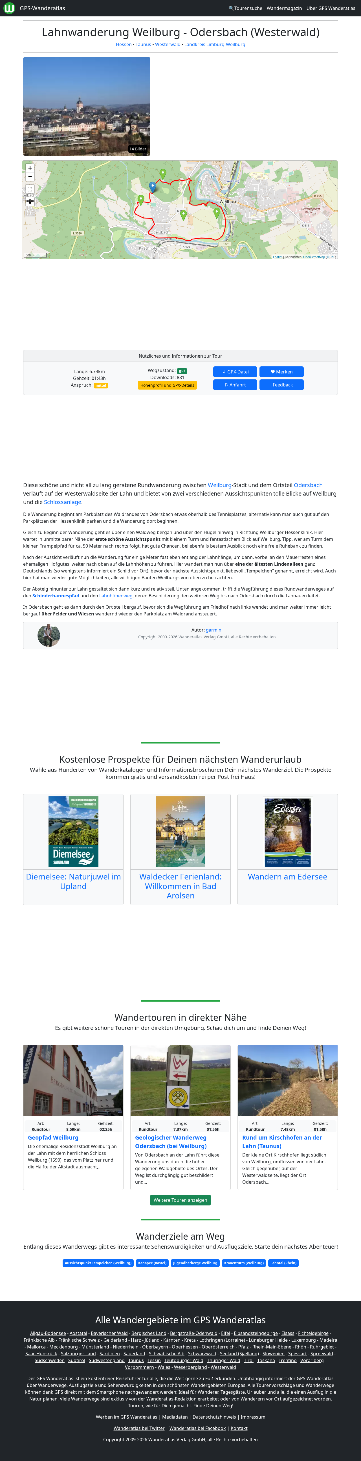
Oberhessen (185, 1347)
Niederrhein (125, 1347)
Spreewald (322, 1353)
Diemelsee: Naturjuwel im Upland (73, 881)
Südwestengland (107, 1360)
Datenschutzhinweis (214, 1417)
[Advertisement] (191, 303)
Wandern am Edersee (287, 876)
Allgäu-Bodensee (48, 1333)
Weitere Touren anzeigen (180, 1200)
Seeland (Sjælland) (239, 1353)
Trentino (288, 1360)
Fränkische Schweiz (79, 1340)
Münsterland (95, 1347)
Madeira (328, 1340)
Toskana (266, 1360)
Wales (164, 1367)
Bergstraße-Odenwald (193, 1333)
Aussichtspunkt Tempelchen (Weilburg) (98, 1263)
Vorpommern (139, 1367)
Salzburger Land (78, 1353)
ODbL (331, 256)
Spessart (297, 1353)
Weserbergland (190, 1367)
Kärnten (171, 1340)
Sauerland (134, 1353)
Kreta (190, 1340)
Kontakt (239, 1428)
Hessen (124, 44)
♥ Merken (281, 372)
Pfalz (243, 1347)
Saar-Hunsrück (41, 1353)
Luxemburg (303, 1340)
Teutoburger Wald (183, 1360)
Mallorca (36, 1347)
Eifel (225, 1333)
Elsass (287, 1333)
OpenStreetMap (314, 256)
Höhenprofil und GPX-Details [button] (167, 385)
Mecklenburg (63, 1347)
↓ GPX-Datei (235, 372)
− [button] (30, 176)
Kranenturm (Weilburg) (244, 1263)
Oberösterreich (218, 1347)
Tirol (249, 1360)
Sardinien (110, 1353)
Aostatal (78, 1333)
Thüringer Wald (223, 1360)
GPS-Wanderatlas (42, 8)
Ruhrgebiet (322, 1347)
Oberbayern (155, 1347)
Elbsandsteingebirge (256, 1333)
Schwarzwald (202, 1353)
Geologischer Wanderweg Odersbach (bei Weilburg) (171, 1142)
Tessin (154, 1360)
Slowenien (274, 1353)
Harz (136, 1340)
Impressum (253, 1417)
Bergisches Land (148, 1333)
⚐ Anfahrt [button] (235, 385)
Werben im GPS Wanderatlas (126, 1417)
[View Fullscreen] (30, 189)
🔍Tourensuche (245, 8)
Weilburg (220, 485)
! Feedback (281, 385)
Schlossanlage (62, 502)
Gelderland (115, 1340)
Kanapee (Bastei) (152, 1263)
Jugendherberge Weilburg (195, 1263)
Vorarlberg (312, 1360)
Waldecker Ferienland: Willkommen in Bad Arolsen (180, 886)
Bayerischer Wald (109, 1333)
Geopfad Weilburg (53, 1137)
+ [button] (30, 168)
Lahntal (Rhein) (283, 1263)
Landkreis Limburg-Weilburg (214, 44)
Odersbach (308, 485)
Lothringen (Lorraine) (222, 1340)
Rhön (300, 1347)
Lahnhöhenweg (116, 596)
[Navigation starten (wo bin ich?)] (30, 201)
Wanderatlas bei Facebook (198, 1428)
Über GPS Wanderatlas (331, 8)
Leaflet (277, 256)
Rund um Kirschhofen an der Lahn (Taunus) (282, 1142)
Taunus (143, 44)
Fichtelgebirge (313, 1333)
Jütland (152, 1340)
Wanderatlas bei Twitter (139, 1428)
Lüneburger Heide (268, 1340)
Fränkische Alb (39, 1340)
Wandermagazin (284, 8)
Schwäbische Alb (166, 1353)
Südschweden (50, 1360)
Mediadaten (175, 1417)
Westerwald (167, 44)
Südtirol (76, 1360)
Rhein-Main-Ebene (271, 1347)
